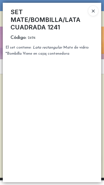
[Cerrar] (93, 11)
